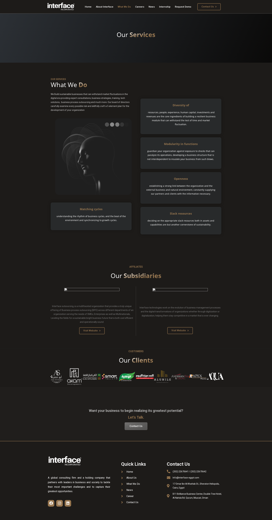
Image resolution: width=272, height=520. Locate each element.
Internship (164, 6)
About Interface (104, 6)
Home (88, 6)
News (152, 6)
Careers (139, 6)
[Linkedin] (68, 503)
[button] (209, 6)
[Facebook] (51, 503)
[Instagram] (59, 503)
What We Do (124, 6)
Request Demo (183, 6)
